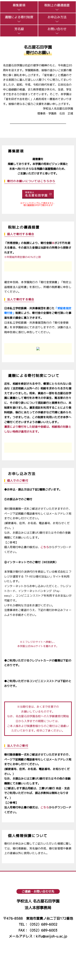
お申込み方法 (57, 17)
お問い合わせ (57, 29)
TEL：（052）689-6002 (38, 924)
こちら (45, 547)
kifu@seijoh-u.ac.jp (51, 936)
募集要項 (19, 5)
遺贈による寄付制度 (19, 17)
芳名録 (19, 29)
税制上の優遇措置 (57, 5)
